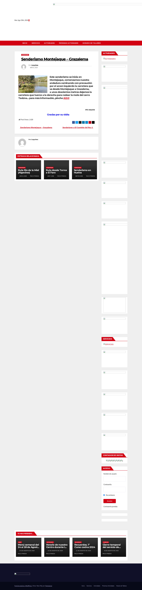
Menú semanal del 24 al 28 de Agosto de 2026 (28, 547)
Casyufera (34, 65)
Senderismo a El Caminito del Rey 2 (77, 128)
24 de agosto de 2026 (27, 550)
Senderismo (25, 54)
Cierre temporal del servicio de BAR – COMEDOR (112, 547)
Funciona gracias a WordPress (23, 586)
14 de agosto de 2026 (55, 550)
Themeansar (48, 586)
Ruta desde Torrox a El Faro (56, 171)
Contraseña (107, 484)
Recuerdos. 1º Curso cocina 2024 (84, 546)
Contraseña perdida (110, 506)
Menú (19, 542)
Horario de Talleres (92, 43)
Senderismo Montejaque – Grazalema (36, 128)
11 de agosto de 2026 (83, 550)
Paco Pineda (34, 176)
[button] (127, 43)
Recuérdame (110, 495)
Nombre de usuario (110, 474)
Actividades (49, 43)
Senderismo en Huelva (82, 171)
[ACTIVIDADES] (109, 59)
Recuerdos (78, 542)
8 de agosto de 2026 (111, 550)
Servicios (36, 43)
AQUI (66, 98)
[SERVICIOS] (108, 344)
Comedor (105, 542)
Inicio (25, 43)
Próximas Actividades (68, 43)
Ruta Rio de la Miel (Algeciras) (28, 171)
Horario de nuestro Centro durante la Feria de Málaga (56, 547)
